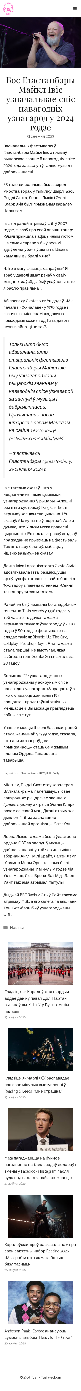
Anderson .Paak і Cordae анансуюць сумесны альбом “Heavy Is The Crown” (39, 1334)
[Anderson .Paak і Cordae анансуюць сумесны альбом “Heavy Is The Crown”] (40, 1320)
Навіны (17, 927)
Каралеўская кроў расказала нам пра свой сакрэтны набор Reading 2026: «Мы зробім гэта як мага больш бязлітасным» (40, 1254)
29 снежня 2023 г (27, 469)
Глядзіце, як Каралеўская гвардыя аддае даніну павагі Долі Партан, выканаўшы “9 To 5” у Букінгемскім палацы (37, 1002)
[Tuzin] (8, 8)
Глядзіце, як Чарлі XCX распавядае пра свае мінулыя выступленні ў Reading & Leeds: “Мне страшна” (37, 1085)
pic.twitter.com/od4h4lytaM (36, 439)
